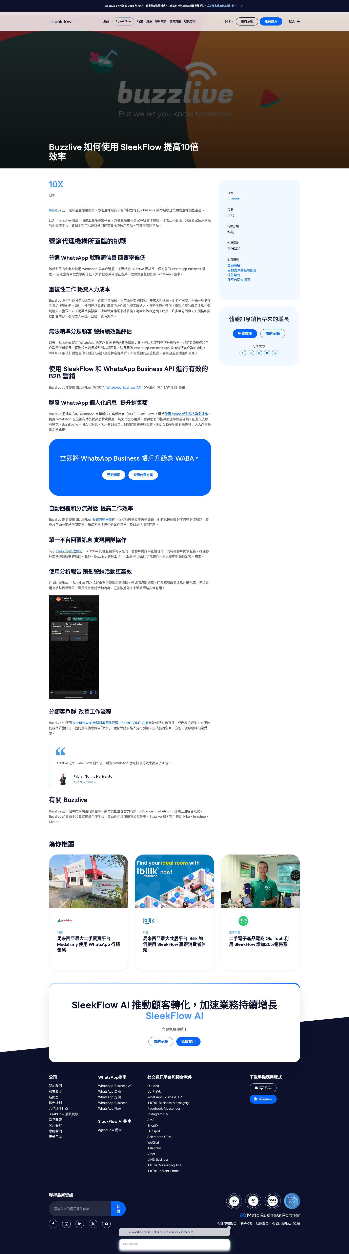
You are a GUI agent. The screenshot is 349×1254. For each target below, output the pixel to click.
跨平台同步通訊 (238, 280)
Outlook (153, 1086)
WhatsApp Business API (116, 1086)
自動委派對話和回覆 (241, 270)
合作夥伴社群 (58, 1108)
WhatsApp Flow (110, 1108)
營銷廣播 (233, 265)
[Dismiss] (241, 6)
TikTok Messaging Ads (164, 1165)
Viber (151, 1154)
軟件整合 (233, 275)
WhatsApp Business (112, 1103)
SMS (151, 1120)
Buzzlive (233, 199)
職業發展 (55, 1091)
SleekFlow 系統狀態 (63, 1114)
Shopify (153, 1125)
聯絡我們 (55, 1131)
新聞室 (54, 1097)
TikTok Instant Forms (163, 1171)
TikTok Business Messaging (168, 1103)
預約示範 (113, 475)
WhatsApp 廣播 (109, 1091)
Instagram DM (158, 1114)
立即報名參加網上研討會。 (221, 6)
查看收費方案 (143, 475)
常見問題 (55, 1120)
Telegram (154, 1148)
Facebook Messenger (163, 1108)
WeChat (153, 1142)
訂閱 (118, 1209)
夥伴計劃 (55, 1103)
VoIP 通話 (154, 1091)
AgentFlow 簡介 (110, 1130)
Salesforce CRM (159, 1137)
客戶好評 (55, 1125)
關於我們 (55, 1086)
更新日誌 (55, 1137)
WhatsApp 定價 (109, 1097)
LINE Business (158, 1159)
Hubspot (153, 1131)
